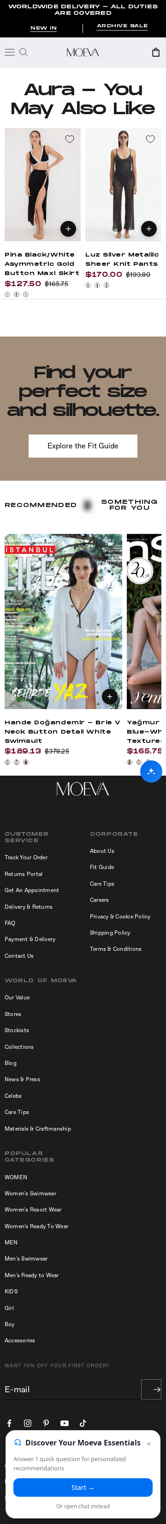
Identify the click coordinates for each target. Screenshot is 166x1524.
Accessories (20, 1340)
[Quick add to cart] (68, 229)
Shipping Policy (110, 933)
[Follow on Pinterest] (46, 1423)
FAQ (10, 923)
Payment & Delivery (30, 939)
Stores (13, 1014)
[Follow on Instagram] (27, 1423)
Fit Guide (102, 867)
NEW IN (43, 28)
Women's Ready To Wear (36, 1226)
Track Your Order (26, 857)
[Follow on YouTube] (64, 1423)
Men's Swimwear (26, 1258)
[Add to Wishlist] (70, 139)
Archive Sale (122, 26)
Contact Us (19, 956)
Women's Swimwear (30, 1193)
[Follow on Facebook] (9, 1423)
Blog (11, 1063)
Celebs (13, 1096)
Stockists (17, 1030)
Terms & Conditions (116, 949)
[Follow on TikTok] (83, 1423)
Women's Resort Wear (33, 1209)
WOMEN (16, 1177)
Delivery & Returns (29, 907)
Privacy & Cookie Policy (120, 916)
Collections (19, 1047)
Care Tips (102, 884)
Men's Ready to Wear (32, 1275)
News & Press (22, 1079)
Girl (9, 1308)
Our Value (17, 997)
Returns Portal (23, 874)
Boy (10, 1324)
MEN (11, 1242)
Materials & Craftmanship (38, 1129)
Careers (99, 900)
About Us (102, 851)
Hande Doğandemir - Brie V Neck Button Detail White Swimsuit (62, 732)
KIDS (11, 1291)
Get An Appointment (32, 890)
